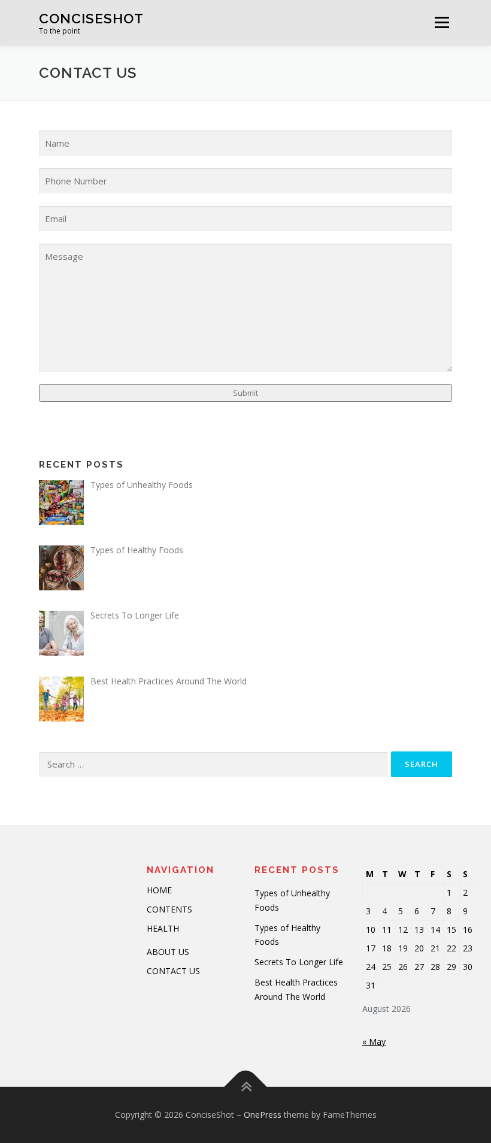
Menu (441, 22)
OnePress (262, 1114)
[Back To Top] (246, 1086)
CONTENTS (169, 909)
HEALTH (163, 928)
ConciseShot (91, 18)
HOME (159, 890)
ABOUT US (168, 951)
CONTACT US (173, 971)
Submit (245, 392)
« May (374, 1041)
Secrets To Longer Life (298, 962)
